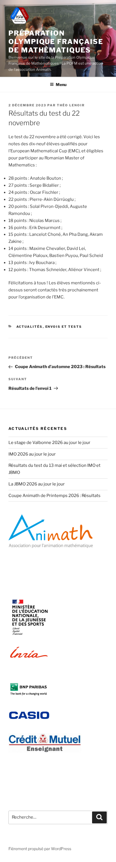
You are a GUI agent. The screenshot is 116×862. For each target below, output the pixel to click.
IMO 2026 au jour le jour (32, 454)
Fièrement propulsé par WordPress (39, 848)
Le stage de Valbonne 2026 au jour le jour (49, 442)
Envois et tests (63, 327)
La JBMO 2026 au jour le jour (36, 484)
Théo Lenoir (71, 105)
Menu (61, 84)
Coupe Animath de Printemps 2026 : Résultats (54, 495)
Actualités (29, 327)
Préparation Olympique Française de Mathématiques (55, 41)
